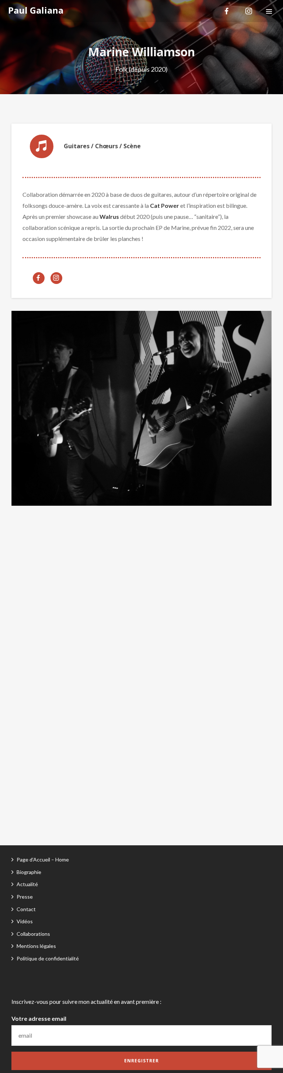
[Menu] (269, 11)
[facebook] (227, 11)
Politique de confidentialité (48, 958)
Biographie (29, 872)
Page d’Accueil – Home (43, 859)
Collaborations (33, 934)
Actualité (27, 884)
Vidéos (25, 921)
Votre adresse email (38, 1018)
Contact (26, 909)
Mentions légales (36, 946)
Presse (25, 896)
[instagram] (249, 11)
